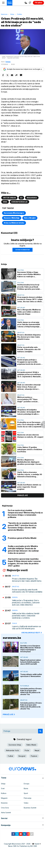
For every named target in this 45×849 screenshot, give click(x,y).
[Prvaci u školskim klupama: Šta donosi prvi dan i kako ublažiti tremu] (8, 336)
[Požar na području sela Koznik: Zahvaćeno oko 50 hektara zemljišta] (8, 348)
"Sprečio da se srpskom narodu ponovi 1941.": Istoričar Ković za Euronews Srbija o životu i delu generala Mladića (22, 526)
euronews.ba (12, 637)
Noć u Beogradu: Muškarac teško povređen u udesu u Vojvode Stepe (29, 312)
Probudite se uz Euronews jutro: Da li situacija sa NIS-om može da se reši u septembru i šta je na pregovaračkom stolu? (30, 424)
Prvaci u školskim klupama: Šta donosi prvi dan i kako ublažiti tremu (29, 337)
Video (26, 803)
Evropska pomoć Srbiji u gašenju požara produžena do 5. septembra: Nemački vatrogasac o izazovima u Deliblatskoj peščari (29, 374)
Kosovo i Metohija (11, 218)
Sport (26, 793)
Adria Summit (6, 812)
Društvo (20, 295)
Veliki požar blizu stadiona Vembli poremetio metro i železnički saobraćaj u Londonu (25, 615)
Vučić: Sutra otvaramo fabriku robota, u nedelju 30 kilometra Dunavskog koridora (29, 474)
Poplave (34, 756)
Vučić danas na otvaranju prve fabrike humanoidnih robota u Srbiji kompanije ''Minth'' (28, 324)
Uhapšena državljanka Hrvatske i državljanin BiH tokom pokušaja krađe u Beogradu (28, 412)
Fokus (14, 623)
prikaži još (22, 495)
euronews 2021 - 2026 (21, 844)
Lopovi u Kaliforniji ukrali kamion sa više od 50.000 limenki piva (26, 627)
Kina (5, 202)
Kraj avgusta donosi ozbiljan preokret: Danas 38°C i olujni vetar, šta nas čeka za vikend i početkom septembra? (30, 299)
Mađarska (32, 198)
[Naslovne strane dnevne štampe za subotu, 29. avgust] (8, 436)
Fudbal (10, 756)
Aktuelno (21, 307)
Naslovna (4, 14)
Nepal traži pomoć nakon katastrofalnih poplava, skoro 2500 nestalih (30, 662)
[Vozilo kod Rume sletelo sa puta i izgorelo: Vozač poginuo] (8, 486)
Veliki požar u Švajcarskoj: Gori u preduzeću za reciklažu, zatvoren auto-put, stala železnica (26, 602)
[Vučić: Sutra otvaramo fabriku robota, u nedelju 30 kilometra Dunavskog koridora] (8, 473)
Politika (19, 14)
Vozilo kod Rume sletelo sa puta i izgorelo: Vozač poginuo (29, 487)
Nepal (37, 750)
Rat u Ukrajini (30, 218)
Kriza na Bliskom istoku (14, 223)
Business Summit (30, 808)
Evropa (15, 597)
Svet (2, 788)
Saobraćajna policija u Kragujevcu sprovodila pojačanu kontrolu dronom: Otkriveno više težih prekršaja (29, 362)
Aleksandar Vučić (12, 750)
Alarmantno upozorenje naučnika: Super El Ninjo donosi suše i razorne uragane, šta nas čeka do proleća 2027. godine (24, 562)
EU (21, 198)
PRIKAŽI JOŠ (8, 714)
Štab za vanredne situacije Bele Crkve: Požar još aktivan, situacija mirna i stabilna (29, 387)
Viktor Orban (9, 198)
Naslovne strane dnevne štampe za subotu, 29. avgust (30, 436)
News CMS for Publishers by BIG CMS (22, 846)
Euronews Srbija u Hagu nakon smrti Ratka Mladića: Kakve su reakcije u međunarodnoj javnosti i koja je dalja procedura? (29, 274)
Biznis (26, 788)
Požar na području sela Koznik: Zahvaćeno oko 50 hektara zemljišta (28, 349)
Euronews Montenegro (14, 213)
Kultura (23, 643)
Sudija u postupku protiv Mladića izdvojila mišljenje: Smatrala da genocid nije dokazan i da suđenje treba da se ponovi (23, 549)
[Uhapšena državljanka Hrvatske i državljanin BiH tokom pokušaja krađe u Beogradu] (8, 411)
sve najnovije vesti (30, 633)
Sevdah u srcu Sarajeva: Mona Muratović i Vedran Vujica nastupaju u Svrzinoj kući (30, 649)
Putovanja (24, 686)
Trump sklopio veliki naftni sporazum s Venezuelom (31, 675)
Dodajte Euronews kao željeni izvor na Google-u (24, 69)
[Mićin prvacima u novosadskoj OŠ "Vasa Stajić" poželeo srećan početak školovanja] (8, 398)
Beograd (22, 756)
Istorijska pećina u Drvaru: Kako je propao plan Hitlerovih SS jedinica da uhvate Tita (31, 691)
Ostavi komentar (22, 250)
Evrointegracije (19, 202)
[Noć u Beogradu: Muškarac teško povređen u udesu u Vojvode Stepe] (8, 311)
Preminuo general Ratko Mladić (22, 538)
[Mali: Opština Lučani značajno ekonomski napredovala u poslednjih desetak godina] (2, 424)
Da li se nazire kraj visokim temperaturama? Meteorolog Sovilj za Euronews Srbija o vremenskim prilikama (25, 513)
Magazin (4, 798)
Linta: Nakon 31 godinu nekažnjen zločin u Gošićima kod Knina (29, 449)
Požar (27, 750)
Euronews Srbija (15, 745)
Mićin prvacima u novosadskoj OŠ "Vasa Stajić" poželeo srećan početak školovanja (27, 399)
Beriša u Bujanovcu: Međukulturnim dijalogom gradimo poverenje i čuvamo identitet (30, 462)
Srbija (12, 14)
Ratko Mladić (31, 745)
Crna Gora (5, 808)
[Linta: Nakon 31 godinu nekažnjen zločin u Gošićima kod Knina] (8, 449)
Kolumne (4, 803)
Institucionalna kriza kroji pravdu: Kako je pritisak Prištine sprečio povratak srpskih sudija (28, 287)
